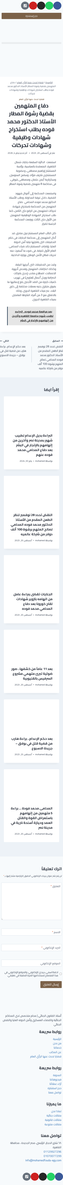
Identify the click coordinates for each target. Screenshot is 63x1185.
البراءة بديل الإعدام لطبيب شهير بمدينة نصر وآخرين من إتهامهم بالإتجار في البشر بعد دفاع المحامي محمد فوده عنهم (32, 445)
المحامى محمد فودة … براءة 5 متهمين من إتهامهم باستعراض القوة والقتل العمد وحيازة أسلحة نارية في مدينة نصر (31, 817)
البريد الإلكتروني (50, 948)
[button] (31, 43)
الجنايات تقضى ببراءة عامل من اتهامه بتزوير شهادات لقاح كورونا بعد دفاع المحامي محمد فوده (32, 601)
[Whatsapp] (49, 6)
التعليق (55, 886)
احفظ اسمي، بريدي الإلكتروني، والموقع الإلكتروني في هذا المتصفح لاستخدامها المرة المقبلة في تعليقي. (31, 974)
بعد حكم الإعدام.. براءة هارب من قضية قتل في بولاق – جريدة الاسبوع (13, 348)
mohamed (40, 461)
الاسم (56, 932)
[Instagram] (41, 6)
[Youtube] (33, 6)
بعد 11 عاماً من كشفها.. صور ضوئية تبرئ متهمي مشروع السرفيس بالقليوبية (31, 673)
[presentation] (31, 412)
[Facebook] (57, 6)
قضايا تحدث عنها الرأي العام (31, 99)
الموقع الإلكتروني (50, 964)
